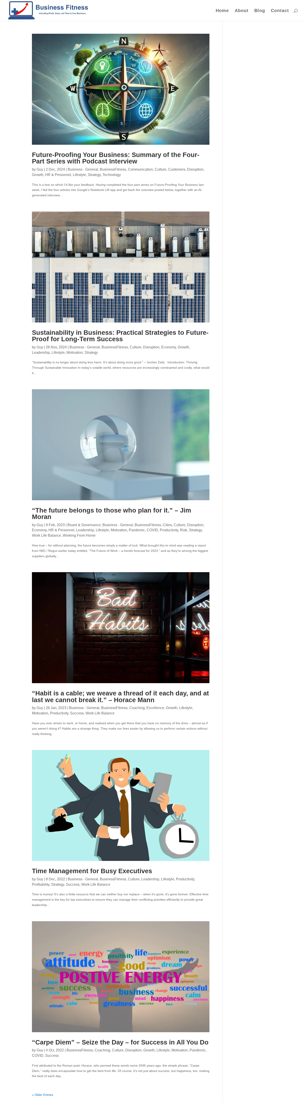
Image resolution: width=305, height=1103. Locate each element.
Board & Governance (84, 525)
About (242, 11)
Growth (37, 175)
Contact (280, 11)
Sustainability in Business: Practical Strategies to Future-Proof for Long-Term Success (120, 336)
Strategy (94, 175)
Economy (168, 347)
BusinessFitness (113, 169)
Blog (259, 11)
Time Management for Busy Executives (92, 871)
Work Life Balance (46, 535)
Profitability (40, 884)
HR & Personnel (58, 175)
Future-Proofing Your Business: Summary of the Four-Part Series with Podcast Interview (115, 158)
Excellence (155, 708)
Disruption (195, 169)
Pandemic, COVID (143, 530)
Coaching (137, 708)
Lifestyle (79, 175)
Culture (160, 169)
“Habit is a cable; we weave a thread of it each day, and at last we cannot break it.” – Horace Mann (120, 696)
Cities (167, 525)
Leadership (41, 352)
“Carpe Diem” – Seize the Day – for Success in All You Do (120, 1042)
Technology (111, 175)
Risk (183, 530)
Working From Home (79, 535)
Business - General (83, 169)
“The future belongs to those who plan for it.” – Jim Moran (111, 513)
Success (77, 713)
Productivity (169, 530)
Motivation (75, 352)
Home (222, 11)
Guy (40, 169)
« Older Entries (42, 1095)
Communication (140, 169)
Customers (176, 169)
